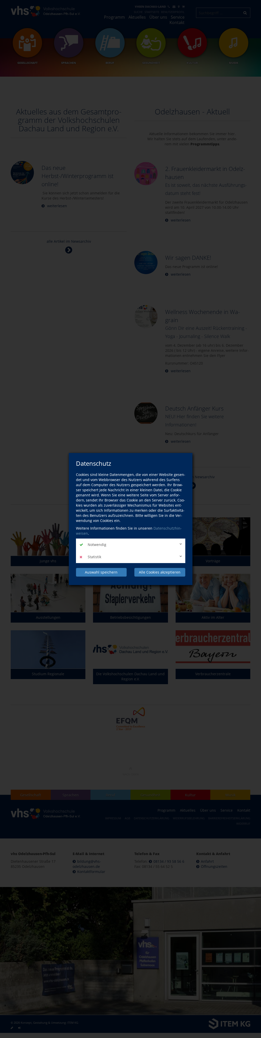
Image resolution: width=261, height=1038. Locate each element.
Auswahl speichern (101, 572)
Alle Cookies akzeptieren (159, 572)
